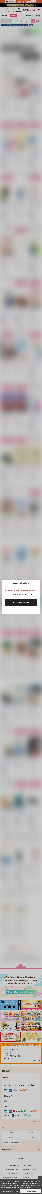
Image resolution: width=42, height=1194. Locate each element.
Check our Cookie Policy (11, 1191)
